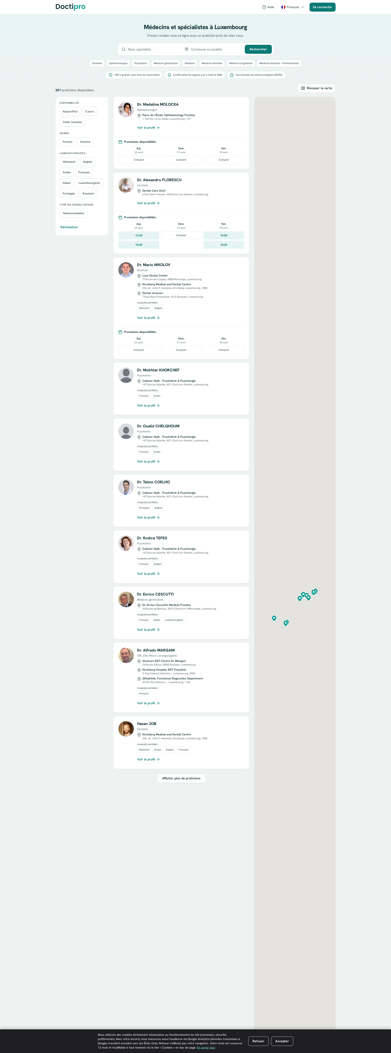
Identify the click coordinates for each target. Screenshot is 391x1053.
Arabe (67, 172)
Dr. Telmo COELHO (153, 482)
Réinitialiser (69, 227)
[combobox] (149, 49)
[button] (299, 598)
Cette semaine (72, 122)
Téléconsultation (73, 213)
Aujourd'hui (70, 111)
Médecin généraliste (166, 63)
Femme (67, 142)
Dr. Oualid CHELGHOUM (158, 426)
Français (84, 172)
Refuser (258, 1041)
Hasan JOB (146, 723)
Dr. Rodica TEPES (152, 538)
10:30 (223, 235)
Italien (67, 183)
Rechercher (258, 49)
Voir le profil (146, 127)
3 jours (89, 111)
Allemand (69, 161)
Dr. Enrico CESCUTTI (155, 594)
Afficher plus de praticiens (181, 778)
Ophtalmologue (118, 63)
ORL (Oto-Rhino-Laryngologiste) (157, 655)
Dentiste (97, 63)
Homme (85, 142)
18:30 (138, 245)
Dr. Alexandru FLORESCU (159, 179)
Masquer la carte (319, 88)
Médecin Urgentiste (241, 63)
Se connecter (322, 7)
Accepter (282, 1041)
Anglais (87, 161)
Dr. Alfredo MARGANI (156, 650)
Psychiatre (140, 63)
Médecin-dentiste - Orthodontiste (279, 63)
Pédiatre (190, 63)
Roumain (88, 193)
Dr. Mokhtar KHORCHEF (158, 370)
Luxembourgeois (89, 183)
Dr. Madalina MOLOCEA (158, 104)
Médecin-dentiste (212, 63)
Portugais (69, 193)
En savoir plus (206, 1047)
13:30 (138, 235)
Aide (270, 7)
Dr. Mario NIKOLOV (153, 264)
